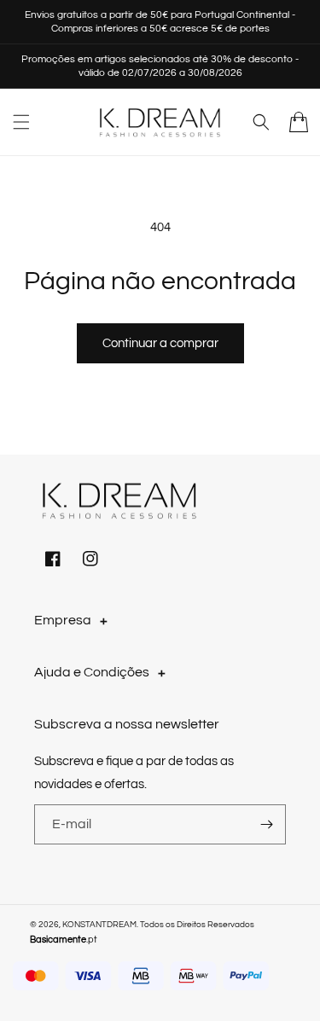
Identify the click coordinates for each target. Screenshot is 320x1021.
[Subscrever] (266, 824)
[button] (21, 122)
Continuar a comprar (160, 343)
